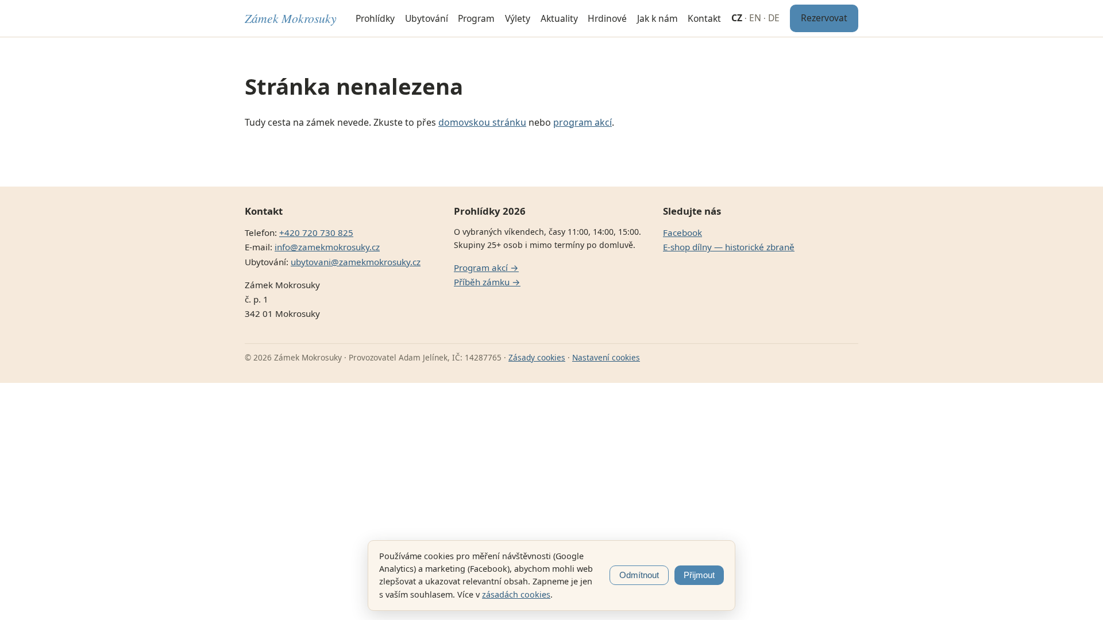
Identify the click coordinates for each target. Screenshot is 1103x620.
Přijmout (699, 575)
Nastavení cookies (606, 357)
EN (755, 17)
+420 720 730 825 (316, 232)
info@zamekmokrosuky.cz (327, 247)
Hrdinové (607, 18)
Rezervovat (824, 17)
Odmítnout (639, 575)
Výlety (517, 18)
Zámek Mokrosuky (291, 18)
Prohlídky (375, 18)
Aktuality (559, 18)
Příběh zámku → (487, 282)
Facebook (682, 232)
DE (774, 17)
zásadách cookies (516, 594)
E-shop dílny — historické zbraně (729, 247)
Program (476, 18)
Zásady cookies (536, 357)
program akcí (582, 122)
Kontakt (704, 18)
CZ (736, 17)
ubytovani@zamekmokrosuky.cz (356, 262)
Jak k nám (657, 18)
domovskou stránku (482, 122)
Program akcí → (486, 267)
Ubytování (426, 18)
